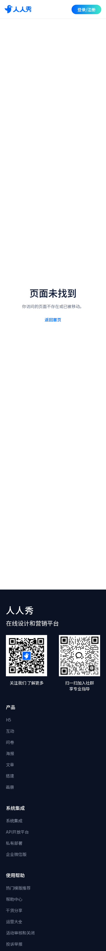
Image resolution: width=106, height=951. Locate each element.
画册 (10, 787)
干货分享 (14, 910)
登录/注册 (86, 9)
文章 (10, 764)
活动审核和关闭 (20, 933)
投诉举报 (14, 944)
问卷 (10, 742)
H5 (8, 720)
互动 (10, 731)
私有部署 (14, 843)
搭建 (10, 776)
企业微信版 (16, 854)
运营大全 (14, 921)
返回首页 (53, 320)
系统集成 (14, 821)
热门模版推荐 (18, 888)
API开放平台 (17, 832)
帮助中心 (14, 899)
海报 (10, 753)
